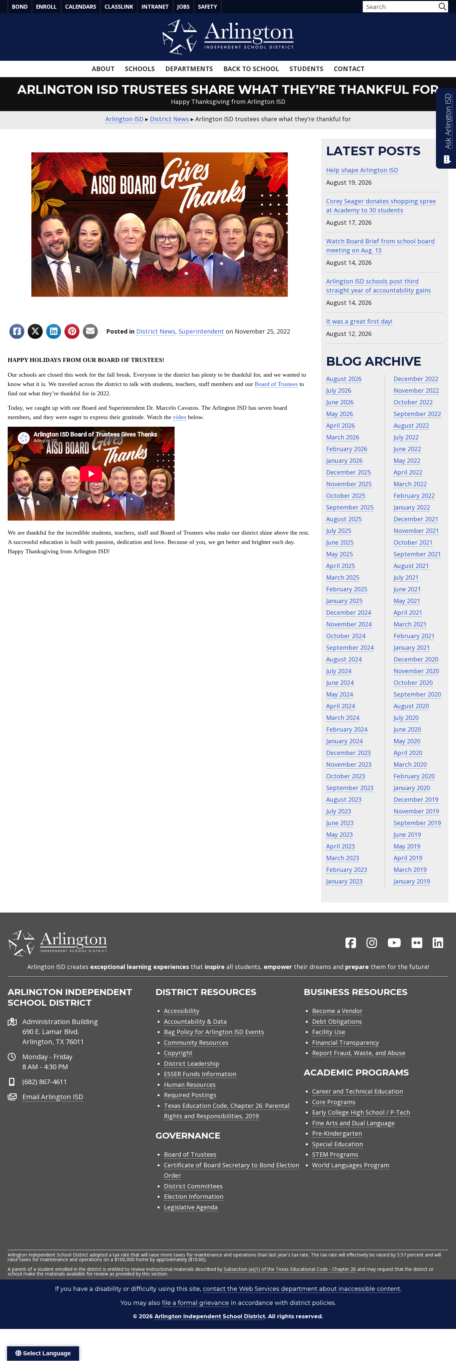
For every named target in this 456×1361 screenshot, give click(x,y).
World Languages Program (350, 1165)
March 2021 (410, 624)
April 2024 (340, 706)
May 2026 (339, 414)
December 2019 (416, 799)
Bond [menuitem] (20, 6)
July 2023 (338, 811)
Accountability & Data (195, 1021)
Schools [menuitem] (140, 68)
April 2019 (408, 858)
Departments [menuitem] (189, 68)
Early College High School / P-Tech (361, 1112)
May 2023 (339, 834)
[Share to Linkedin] (53, 331)
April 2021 (408, 612)
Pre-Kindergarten (337, 1133)
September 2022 (417, 414)
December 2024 (348, 612)
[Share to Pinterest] (71, 331)
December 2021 (416, 519)
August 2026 (344, 379)
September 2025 (350, 507)
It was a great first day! (359, 321)
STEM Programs (335, 1154)
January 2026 (344, 460)
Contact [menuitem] (349, 68)
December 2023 (348, 753)
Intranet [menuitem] (155, 6)
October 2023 (345, 776)
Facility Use (328, 1032)
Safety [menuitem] (207, 6)
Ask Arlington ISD (447, 121)
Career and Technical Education (357, 1091)
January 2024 (344, 741)
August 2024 (344, 659)
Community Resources (196, 1042)
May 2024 (339, 694)
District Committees (193, 1186)
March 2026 (342, 437)
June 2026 (340, 402)
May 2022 (407, 460)
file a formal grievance (195, 1303)
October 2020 (413, 682)
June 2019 (407, 834)
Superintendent (201, 331)
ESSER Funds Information (200, 1074)
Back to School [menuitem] (251, 68)
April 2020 (408, 753)
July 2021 (406, 577)
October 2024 (345, 636)
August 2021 (411, 566)
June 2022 (407, 449)
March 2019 (410, 869)
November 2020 (416, 671)
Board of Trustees (276, 384)
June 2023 (340, 823)
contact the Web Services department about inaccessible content (301, 1289)
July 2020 (406, 718)
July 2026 (338, 390)
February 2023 (346, 869)
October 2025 (345, 496)
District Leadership (191, 1063)
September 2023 (350, 788)
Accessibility (181, 1011)
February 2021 (414, 636)
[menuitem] (350, 943)
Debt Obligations (337, 1021)
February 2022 (414, 496)
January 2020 (412, 788)
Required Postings (190, 1095)
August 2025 (344, 519)
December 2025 (348, 472)
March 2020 (410, 764)
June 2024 (340, 682)
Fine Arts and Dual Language (353, 1123)
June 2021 (407, 589)
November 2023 (349, 764)
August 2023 (344, 799)
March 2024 (342, 718)
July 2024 (338, 671)
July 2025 (338, 531)
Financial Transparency (345, 1042)
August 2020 (411, 706)
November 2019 (416, 811)
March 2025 (342, 577)
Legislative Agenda (191, 1207)
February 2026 (346, 449)
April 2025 (340, 566)
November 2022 (416, 390)
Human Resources (190, 1085)
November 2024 (349, 624)
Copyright (178, 1053)
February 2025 (346, 589)
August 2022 (411, 425)
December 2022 (416, 379)
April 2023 (340, 846)
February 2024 (346, 729)
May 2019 (407, 846)
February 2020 (414, 776)
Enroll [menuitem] (46, 6)
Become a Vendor (337, 1011)
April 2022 (408, 472)
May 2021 (407, 601)
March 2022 (410, 484)
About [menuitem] (103, 68)
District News (155, 331)
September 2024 (350, 647)
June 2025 (340, 542)
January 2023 (344, 881)
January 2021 (412, 647)
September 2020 (417, 694)
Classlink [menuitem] (118, 6)
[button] (442, 6)
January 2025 (344, 601)
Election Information (193, 1196)
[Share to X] (35, 331)
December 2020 (416, 659)
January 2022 (412, 507)
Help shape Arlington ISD (362, 170)
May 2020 (407, 741)
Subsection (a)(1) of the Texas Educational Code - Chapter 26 (290, 1269)
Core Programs (334, 1102)
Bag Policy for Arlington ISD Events (214, 1032)
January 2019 (412, 881)
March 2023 (342, 858)
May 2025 (339, 554)
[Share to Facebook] (16, 331)
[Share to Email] (90, 331)
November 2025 (349, 484)
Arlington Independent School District (210, 1316)
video (179, 417)
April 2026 (340, 425)
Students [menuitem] (306, 68)
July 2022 (406, 437)
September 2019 (417, 823)
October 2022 (413, 402)
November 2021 (416, 531)
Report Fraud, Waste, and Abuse (358, 1053)
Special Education (337, 1144)
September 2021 (417, 554)
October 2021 (413, 542)
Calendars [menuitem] (80, 6)
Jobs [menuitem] (183, 6)
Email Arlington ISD (52, 1096)
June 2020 (407, 729)
